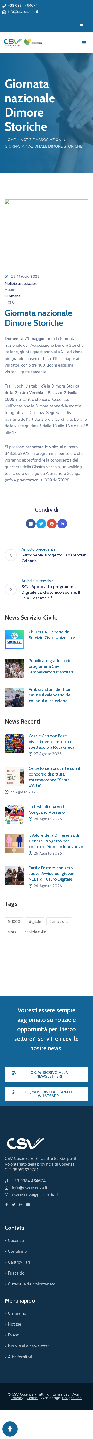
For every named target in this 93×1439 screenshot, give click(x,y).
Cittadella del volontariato (31, 1284)
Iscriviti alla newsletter (28, 1346)
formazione (59, 922)
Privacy (17, 1398)
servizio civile (35, 932)
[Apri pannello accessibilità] (10, 1429)
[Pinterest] (52, 523)
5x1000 (14, 922)
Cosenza (16, 1240)
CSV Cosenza (23, 1394)
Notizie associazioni (41, 139)
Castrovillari (19, 1262)
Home (10, 139)
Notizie (14, 1324)
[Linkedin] (62, 523)
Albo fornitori (20, 1357)
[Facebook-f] (6, 1204)
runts (12, 932)
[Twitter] (41, 523)
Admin (77, 1394)
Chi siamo (17, 1313)
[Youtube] (28, 1204)
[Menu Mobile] (81, 24)
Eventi (14, 1335)
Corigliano (17, 1251)
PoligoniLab (72, 1398)
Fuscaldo (16, 1273)
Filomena (12, 296)
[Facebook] (31, 523)
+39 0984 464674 (23, 5)
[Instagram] (21, 1204)
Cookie (32, 1398)
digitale (35, 922)
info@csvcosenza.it (23, 11)
